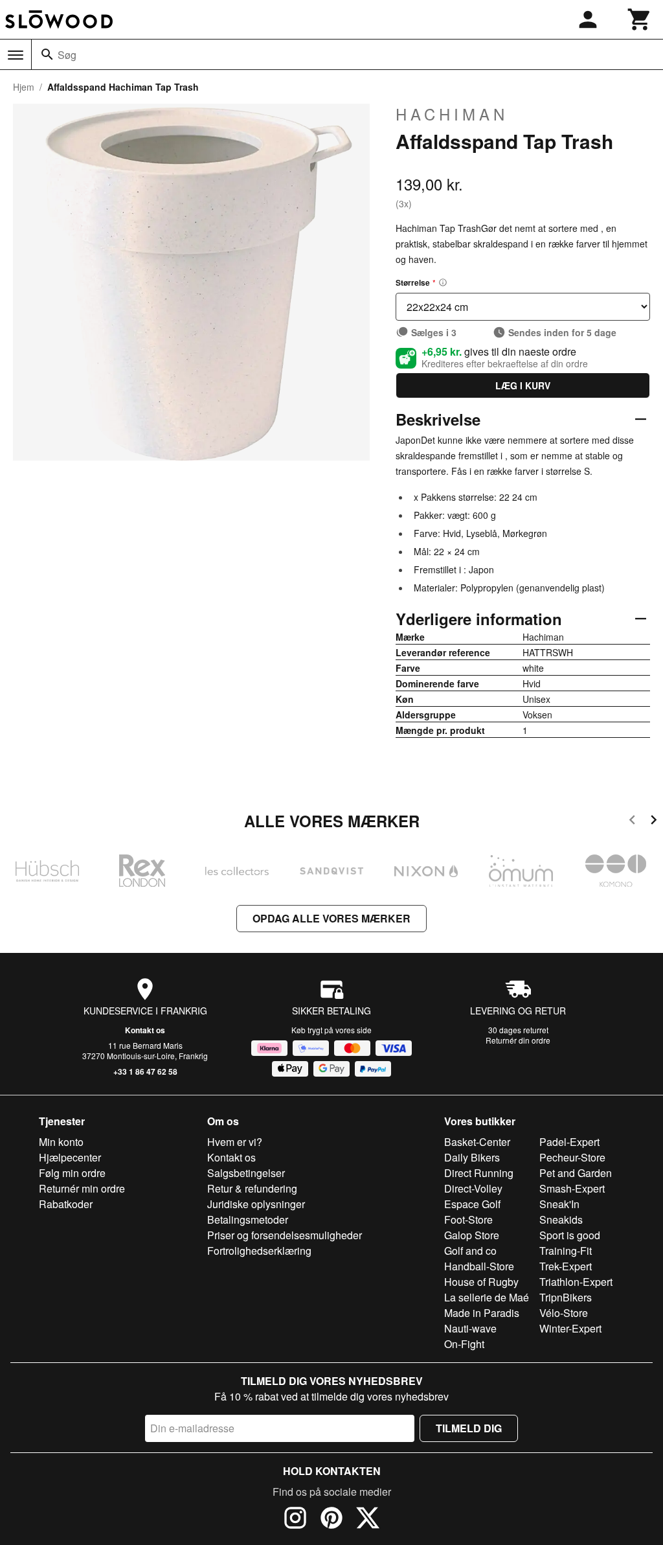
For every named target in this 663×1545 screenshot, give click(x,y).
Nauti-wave (470, 1328)
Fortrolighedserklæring (259, 1250)
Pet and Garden (575, 1172)
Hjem (23, 86)
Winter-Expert (570, 1328)
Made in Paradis (481, 1312)
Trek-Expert (565, 1266)
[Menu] (15, 55)
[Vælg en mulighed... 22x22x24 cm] (523, 307)
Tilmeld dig (469, 1428)
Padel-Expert (569, 1141)
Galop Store (471, 1235)
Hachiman (452, 114)
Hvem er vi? (234, 1141)
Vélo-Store (563, 1312)
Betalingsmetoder (247, 1219)
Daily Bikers (472, 1157)
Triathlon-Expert (575, 1281)
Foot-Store (468, 1219)
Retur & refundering (252, 1188)
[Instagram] (295, 1520)
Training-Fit (565, 1250)
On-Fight (464, 1343)
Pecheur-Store (572, 1157)
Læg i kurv (522, 385)
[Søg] (47, 54)
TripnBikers (565, 1297)
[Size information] (442, 282)
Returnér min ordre (82, 1188)
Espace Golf (472, 1203)
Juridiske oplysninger (256, 1203)
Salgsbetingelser (246, 1172)
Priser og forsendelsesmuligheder (284, 1235)
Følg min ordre (72, 1172)
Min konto (61, 1141)
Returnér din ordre (518, 1040)
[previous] (632, 821)
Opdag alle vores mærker (331, 918)
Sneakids (561, 1219)
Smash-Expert (572, 1188)
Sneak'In (559, 1203)
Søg (67, 54)
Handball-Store (479, 1266)
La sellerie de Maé (486, 1297)
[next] (653, 821)
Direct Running (478, 1172)
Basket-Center (477, 1141)
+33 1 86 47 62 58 (145, 1071)
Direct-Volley (473, 1188)
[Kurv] (640, 19)
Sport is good (569, 1235)
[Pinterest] (331, 1520)
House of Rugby (481, 1281)
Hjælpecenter (70, 1157)
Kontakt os (145, 1030)
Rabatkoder (66, 1203)
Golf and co (470, 1250)
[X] (368, 1520)
